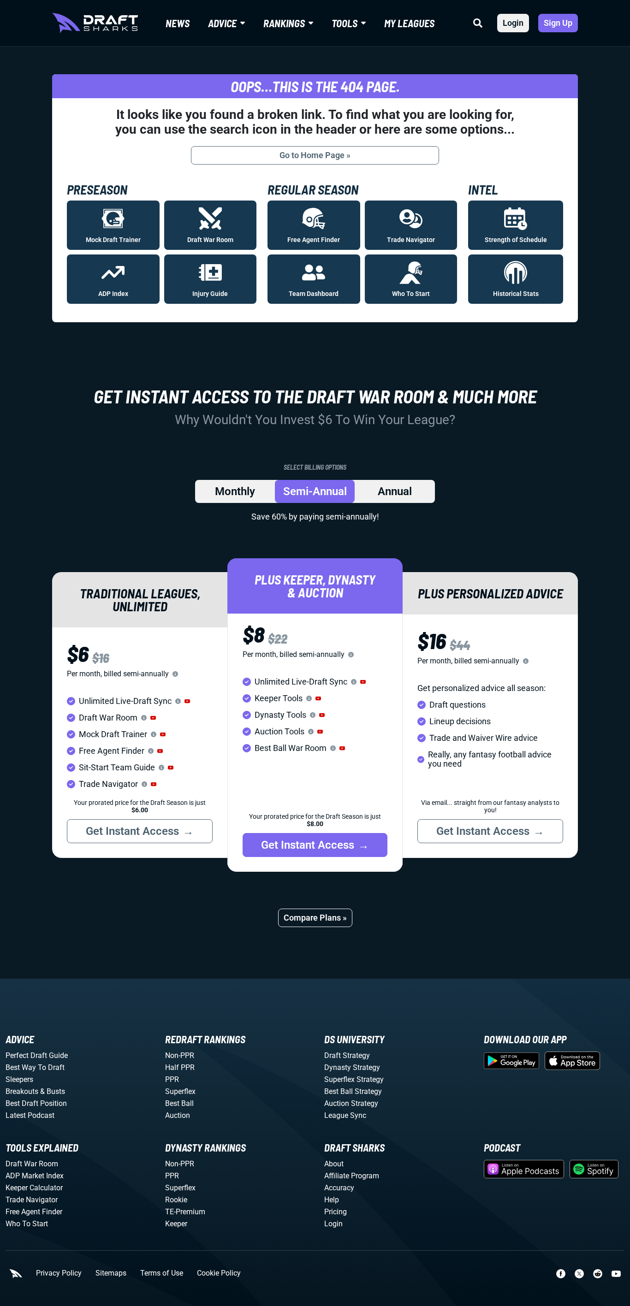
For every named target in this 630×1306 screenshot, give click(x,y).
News (178, 23)
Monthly (235, 491)
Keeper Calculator (34, 1187)
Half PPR (180, 1067)
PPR (172, 1079)
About (334, 1163)
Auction (177, 1115)
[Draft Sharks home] (95, 23)
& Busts (52, 1091)
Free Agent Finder (34, 1211)
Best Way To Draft (35, 1067)
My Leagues (409, 23)
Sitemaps (110, 1273)
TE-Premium (185, 1211)
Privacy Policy (59, 1273)
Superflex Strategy (354, 1079)
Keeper (176, 1223)
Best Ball (179, 1103)
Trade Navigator (32, 1199)
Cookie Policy (219, 1273)
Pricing (335, 1211)
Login (513, 23)
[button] (187, 701)
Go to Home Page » (315, 155)
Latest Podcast (30, 1115)
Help (331, 1199)
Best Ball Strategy (353, 1091)
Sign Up (558, 23)
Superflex (180, 1091)
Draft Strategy (347, 1055)
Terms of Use (161, 1273)
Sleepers (19, 1079)
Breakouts (22, 1091)
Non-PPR (179, 1055)
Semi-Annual (315, 491)
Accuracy (339, 1187)
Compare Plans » (315, 917)
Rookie (176, 1199)
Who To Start (27, 1223)
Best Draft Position (36, 1103)
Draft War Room (32, 1163)
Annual (395, 491)
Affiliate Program (351, 1175)
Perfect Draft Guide (37, 1055)
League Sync (345, 1115)
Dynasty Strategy (352, 1067)
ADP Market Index (35, 1175)
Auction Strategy (351, 1103)
